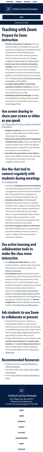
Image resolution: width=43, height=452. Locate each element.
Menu (21, 17)
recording (22, 81)
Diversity (21, 427)
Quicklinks (27, 2)
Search (35, 2)
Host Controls (18, 78)
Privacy (21, 444)
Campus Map (21, 449)
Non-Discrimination (21, 438)
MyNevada (19, 2)
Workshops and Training (21, 23)
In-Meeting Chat (11, 182)
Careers (21, 416)
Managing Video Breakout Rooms (26, 294)
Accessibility (21, 421)
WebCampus (9, 2)
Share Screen (33, 61)
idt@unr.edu (9, 353)
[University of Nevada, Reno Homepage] (21, 390)
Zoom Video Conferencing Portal (24, 332)
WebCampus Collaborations (27, 305)
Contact (21, 410)
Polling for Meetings (12, 271)
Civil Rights (21, 433)
